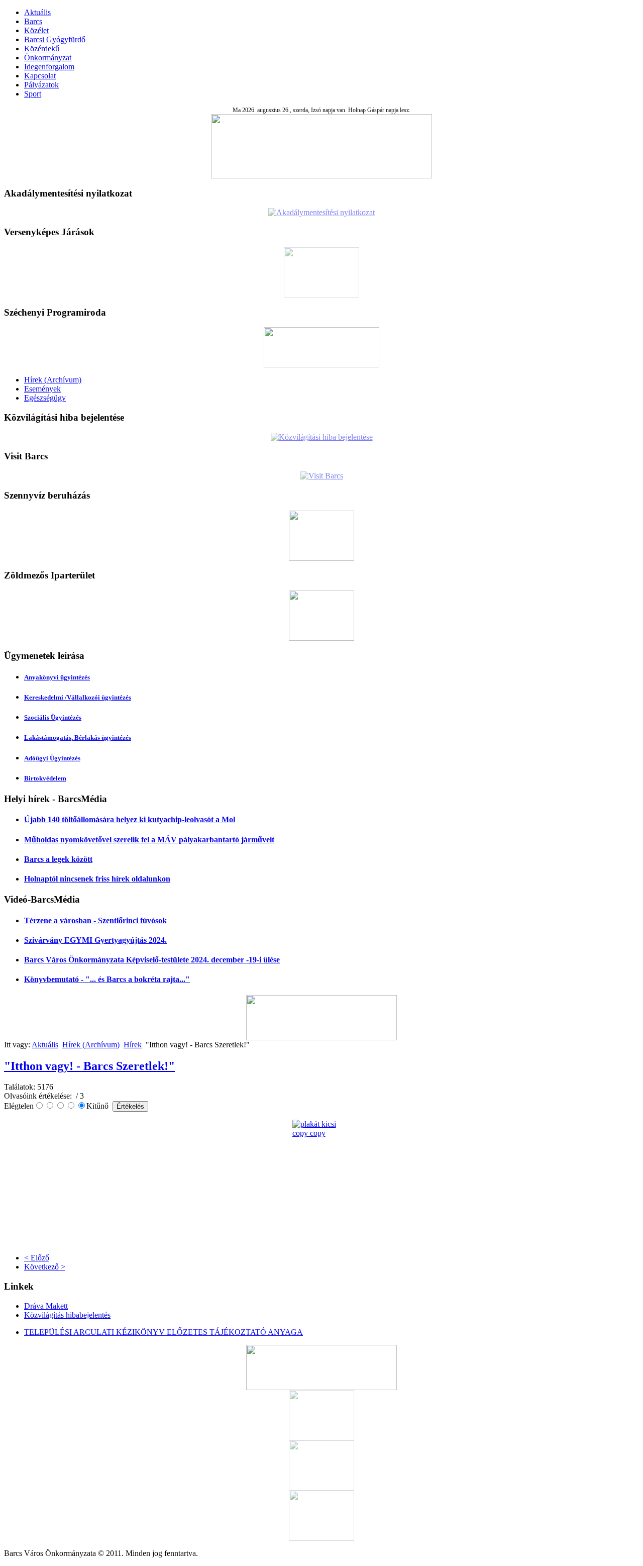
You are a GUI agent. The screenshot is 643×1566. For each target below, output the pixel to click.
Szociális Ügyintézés (52, 717)
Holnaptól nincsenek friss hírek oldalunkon (97, 878)
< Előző (36, 1257)
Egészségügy (45, 398)
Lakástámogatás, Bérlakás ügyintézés (77, 737)
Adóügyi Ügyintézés (52, 758)
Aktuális (37, 12)
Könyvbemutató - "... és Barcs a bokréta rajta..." (107, 979)
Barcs (33, 21)
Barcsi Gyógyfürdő (54, 39)
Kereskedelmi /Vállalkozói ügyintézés (77, 697)
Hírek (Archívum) (52, 379)
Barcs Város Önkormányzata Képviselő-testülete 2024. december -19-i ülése (152, 959)
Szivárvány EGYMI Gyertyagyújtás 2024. (95, 940)
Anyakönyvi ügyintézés (57, 677)
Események (42, 388)
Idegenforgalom (49, 66)
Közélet (36, 30)
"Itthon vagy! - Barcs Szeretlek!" (89, 1065)
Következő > (44, 1266)
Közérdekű (41, 48)
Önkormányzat (47, 57)
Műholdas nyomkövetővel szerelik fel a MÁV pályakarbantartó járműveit (149, 839)
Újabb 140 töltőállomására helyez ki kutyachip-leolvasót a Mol (129, 819)
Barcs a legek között (58, 859)
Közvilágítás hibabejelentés (67, 1315)
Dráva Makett (46, 1306)
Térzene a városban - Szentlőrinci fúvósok (95, 920)
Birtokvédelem (45, 778)
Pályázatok (41, 84)
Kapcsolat (40, 75)
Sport (32, 93)
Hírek (133, 1044)
